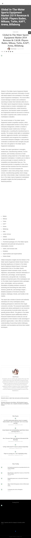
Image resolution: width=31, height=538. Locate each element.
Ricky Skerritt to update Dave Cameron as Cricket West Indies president (18, 473)
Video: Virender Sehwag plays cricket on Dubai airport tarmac (18, 484)
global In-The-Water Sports (18, 144)
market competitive (13, 122)
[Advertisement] (15, 74)
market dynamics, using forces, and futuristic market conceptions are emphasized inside (14, 110)
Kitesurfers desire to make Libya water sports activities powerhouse (15, 398)
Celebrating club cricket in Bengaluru (15, 489)
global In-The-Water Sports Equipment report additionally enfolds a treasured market (15, 314)
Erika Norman (13, 48)
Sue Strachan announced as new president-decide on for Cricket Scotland (18, 468)
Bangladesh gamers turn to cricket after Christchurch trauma (18, 479)
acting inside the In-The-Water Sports (18, 156)
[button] (14, 531)
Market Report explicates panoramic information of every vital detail (15, 93)
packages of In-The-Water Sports (18, 242)
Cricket (9, 475)
